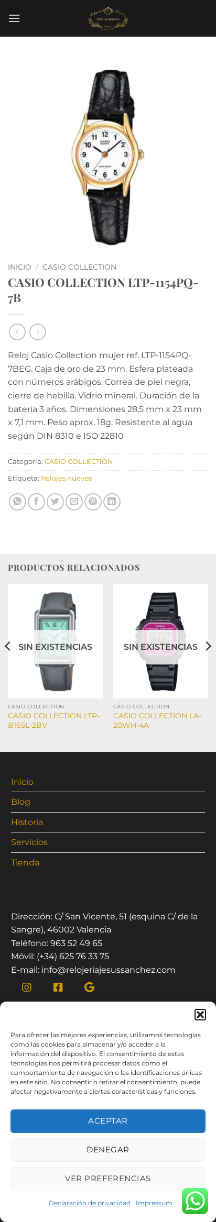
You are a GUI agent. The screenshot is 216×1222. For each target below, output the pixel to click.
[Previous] (8, 667)
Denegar (108, 1149)
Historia (27, 822)
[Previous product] (37, 332)
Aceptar (107, 1121)
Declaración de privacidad (90, 1203)
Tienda (25, 863)
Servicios (29, 842)
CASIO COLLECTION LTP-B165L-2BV (54, 720)
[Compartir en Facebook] (36, 501)
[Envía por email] (74, 501)
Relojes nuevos (66, 478)
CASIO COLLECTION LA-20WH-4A (157, 720)
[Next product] (17, 332)
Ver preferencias (107, 1178)
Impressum (154, 1203)
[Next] (207, 667)
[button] (200, 1014)
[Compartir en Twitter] (55, 501)
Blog (20, 802)
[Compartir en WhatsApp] (17, 501)
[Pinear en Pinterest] (93, 501)
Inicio (19, 267)
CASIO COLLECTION (79, 267)
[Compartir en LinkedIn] (112, 501)
